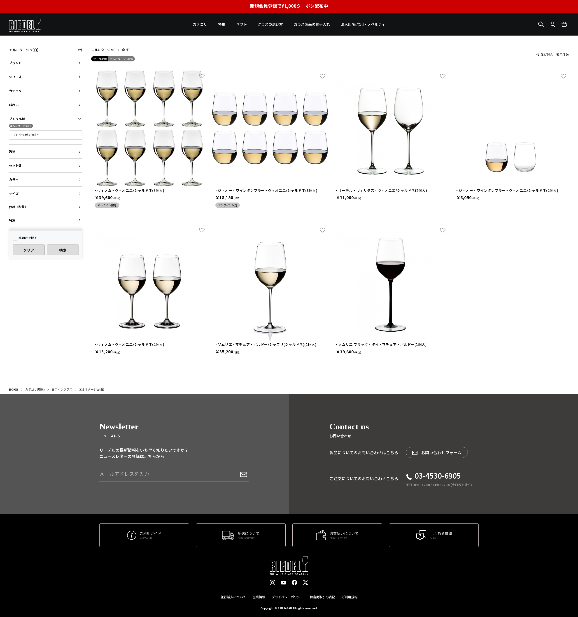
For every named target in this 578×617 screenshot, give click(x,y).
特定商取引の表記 (322, 596)
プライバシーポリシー (287, 596)
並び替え (547, 54)
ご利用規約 (349, 596)
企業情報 (258, 596)
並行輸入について (233, 596)
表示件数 (562, 54)
